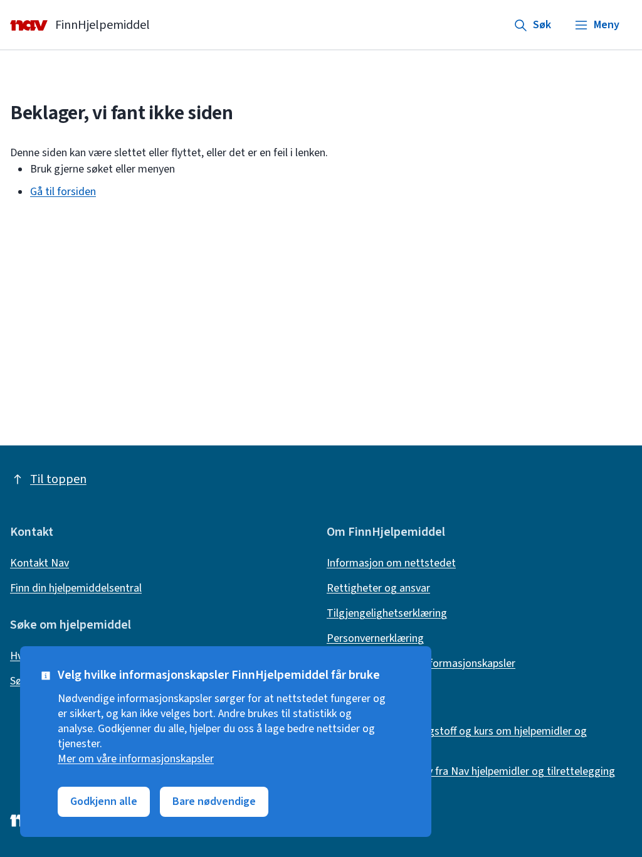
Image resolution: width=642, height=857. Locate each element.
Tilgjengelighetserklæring (387, 613)
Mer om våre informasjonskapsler (136, 759)
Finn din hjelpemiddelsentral (76, 588)
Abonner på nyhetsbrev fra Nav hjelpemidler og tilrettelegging (471, 771)
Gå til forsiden (63, 192)
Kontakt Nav (39, 563)
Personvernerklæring (375, 638)
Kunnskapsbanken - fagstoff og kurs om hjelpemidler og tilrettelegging (457, 739)
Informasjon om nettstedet (391, 563)
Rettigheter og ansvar (378, 588)
